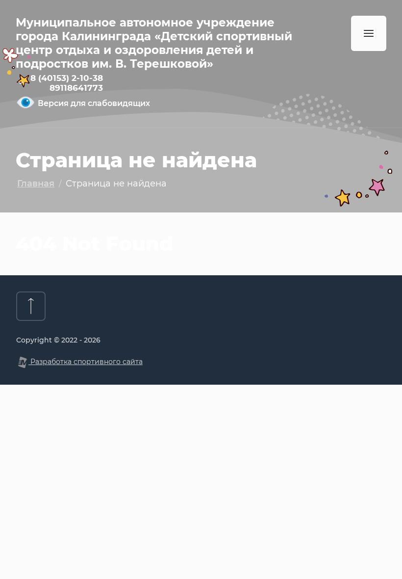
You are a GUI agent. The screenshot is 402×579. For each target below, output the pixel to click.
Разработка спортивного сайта (85, 361)
